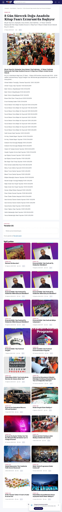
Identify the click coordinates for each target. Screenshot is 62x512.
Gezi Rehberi (13, 8)
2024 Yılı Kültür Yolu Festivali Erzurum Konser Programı (42, 349)
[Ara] (51, 2)
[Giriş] (58, 2)
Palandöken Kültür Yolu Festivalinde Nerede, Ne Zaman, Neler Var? (16, 378)
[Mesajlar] (55, 2)
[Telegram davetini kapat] (58, 505)
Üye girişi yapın (17, 235)
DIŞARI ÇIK (7, 12)
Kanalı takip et (38, 508)
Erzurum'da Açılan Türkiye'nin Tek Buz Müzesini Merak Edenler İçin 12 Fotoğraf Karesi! (16, 437)
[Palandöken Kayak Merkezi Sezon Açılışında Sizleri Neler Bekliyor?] (45, 482)
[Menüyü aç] (3, 2)
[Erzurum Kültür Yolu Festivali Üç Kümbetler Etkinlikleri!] (45, 251)
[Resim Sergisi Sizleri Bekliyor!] (45, 395)
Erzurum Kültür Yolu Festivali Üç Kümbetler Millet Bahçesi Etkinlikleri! (17, 292)
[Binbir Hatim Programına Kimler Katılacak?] (45, 454)
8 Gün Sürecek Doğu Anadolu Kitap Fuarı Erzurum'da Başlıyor (37, 8)
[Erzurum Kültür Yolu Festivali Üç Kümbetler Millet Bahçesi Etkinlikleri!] (17, 279)
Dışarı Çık (19, 8)
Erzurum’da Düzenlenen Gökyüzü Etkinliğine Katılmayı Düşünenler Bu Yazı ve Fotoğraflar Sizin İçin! (44, 379)
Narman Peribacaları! (12, 263)
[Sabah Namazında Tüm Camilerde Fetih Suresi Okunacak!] (17, 454)
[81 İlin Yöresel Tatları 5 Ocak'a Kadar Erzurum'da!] (17, 482)
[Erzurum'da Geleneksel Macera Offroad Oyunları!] (17, 395)
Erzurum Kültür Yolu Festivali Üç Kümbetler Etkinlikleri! (43, 264)
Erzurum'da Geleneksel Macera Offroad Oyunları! (15, 408)
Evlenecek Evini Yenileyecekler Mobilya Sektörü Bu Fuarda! (43, 436)
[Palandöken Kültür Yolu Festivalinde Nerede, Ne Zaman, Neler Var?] (17, 365)
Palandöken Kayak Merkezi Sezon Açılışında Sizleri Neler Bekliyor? (44, 495)
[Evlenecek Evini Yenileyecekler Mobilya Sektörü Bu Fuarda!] (45, 423)
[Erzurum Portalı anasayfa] (9, 2)
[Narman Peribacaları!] (17, 251)
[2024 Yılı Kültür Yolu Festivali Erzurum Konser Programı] (45, 336)
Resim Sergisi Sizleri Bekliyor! (42, 407)
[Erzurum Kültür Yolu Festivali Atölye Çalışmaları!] (45, 308)
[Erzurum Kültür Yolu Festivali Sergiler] (17, 336)
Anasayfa (7, 8)
